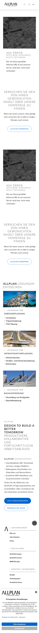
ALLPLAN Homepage (19, 129)
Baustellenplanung (13, 400)
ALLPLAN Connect (16, 558)
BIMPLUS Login (15, 561)
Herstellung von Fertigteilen (18, 397)
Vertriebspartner (15, 578)
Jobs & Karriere (15, 537)
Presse (12, 541)
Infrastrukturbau (13, 358)
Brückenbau (11, 364)
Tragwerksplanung (13, 321)
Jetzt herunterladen (17, 501)
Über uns (12, 533)
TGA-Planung (11, 324)
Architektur (11, 318)
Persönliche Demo (16, 508)
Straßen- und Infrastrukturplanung (20, 361)
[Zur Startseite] (10, 6)
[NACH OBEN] (34, 523)
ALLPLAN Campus (16, 554)
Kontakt (12, 575)
